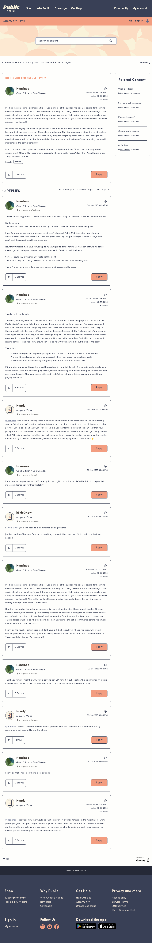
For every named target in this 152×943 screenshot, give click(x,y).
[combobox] (76, 40)
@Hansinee (10, 421)
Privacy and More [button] (126, 890)
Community (121, 8)
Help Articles (83, 897)
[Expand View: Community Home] (27, 21)
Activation (123, 145)
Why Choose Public (51, 897)
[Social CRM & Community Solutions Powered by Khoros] (142, 860)
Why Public (43, 8)
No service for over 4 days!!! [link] (56, 63)
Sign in (139, 21)
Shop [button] (8, 890)
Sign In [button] (10, 919)
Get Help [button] (83, 890)
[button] (8, 174)
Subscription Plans (15, 897)
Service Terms (120, 901)
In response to (29, 210)
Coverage (61, 8)
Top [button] (7, 859)
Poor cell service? (126, 117)
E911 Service (119, 906)
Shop (29, 8)
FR (130, 21)
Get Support (31, 63)
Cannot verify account (129, 131)
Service (18, 162)
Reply (99, 174)
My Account (140, 8)
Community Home (12, 63)
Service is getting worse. (129, 103)
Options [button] (144, 63)
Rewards (45, 901)
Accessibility (119, 897)
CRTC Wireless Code (124, 910)
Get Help (76, 8)
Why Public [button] (49, 890)
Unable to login (125, 89)
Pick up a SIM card (15, 901)
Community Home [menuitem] (14, 21)
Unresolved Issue (86, 906)
